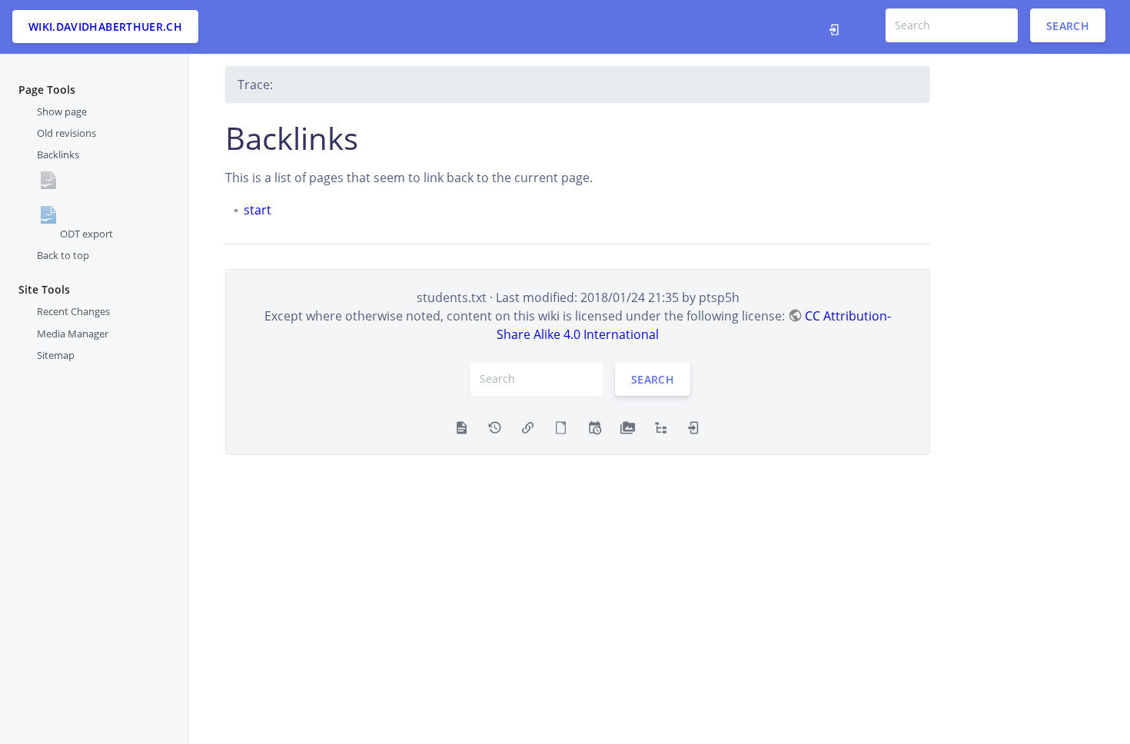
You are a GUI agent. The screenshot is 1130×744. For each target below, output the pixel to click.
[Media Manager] (627, 426)
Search (1067, 25)
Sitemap (56, 355)
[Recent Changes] (594, 426)
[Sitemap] (660, 426)
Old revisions (66, 133)
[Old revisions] (494, 426)
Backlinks (58, 154)
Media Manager (72, 333)
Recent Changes (73, 311)
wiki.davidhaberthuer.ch (105, 26)
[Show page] (461, 426)
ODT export (86, 234)
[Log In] (838, 27)
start (257, 209)
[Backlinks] (527, 426)
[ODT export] (560, 426)
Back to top (63, 255)
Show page (62, 111)
